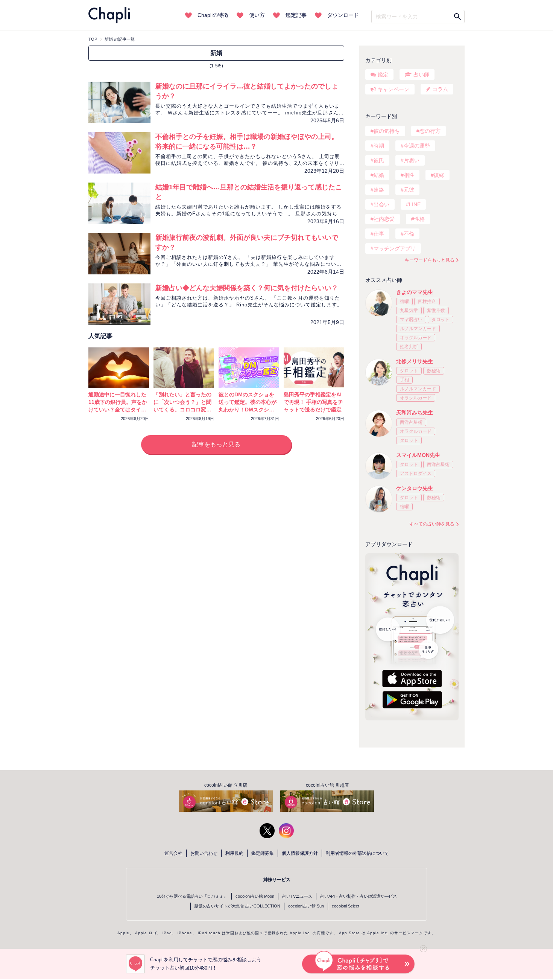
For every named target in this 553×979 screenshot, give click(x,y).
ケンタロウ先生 (414, 488)
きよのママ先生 (414, 292)
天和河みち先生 (414, 413)
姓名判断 (409, 346)
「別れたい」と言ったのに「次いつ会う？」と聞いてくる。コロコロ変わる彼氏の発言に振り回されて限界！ (182, 409)
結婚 (379, 175)
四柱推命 (427, 301)
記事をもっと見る (216, 444)
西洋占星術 (411, 422)
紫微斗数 (436, 310)
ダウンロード (343, 15)
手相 (404, 379)
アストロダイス (415, 473)
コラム (440, 89)
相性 (409, 175)
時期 (379, 146)
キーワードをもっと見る (429, 260)
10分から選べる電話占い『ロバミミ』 (192, 896)
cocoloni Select (345, 906)
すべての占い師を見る (431, 524)
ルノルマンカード (418, 328)
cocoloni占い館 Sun (306, 906)
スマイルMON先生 (418, 455)
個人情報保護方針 (300, 853)
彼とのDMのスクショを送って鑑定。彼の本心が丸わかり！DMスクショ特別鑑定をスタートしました (247, 409)
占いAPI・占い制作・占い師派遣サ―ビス (358, 896)
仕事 (379, 234)
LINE (415, 204)
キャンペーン (393, 89)
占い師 (421, 75)
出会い (381, 204)
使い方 (257, 15)
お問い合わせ (203, 853)
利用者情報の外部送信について (357, 853)
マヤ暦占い (411, 319)
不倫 (409, 234)
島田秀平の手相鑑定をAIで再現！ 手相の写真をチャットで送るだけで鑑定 (313, 402)
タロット (440, 319)
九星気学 (409, 310)
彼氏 (379, 160)
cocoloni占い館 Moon (254, 896)
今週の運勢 (417, 146)
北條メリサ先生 (414, 361)
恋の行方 (430, 131)
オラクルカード (415, 337)
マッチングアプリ (395, 248)
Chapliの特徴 (213, 15)
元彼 (409, 190)
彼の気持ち (387, 131)
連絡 (379, 190)
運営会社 (173, 853)
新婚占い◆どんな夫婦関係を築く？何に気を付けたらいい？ (246, 288)
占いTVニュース (297, 896)
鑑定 (383, 75)
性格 (419, 219)
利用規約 (234, 853)
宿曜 (404, 301)
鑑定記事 (296, 15)
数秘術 (434, 370)
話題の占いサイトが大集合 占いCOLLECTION (237, 906)
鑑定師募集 (262, 853)
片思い (411, 160)
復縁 (439, 175)
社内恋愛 (384, 219)
